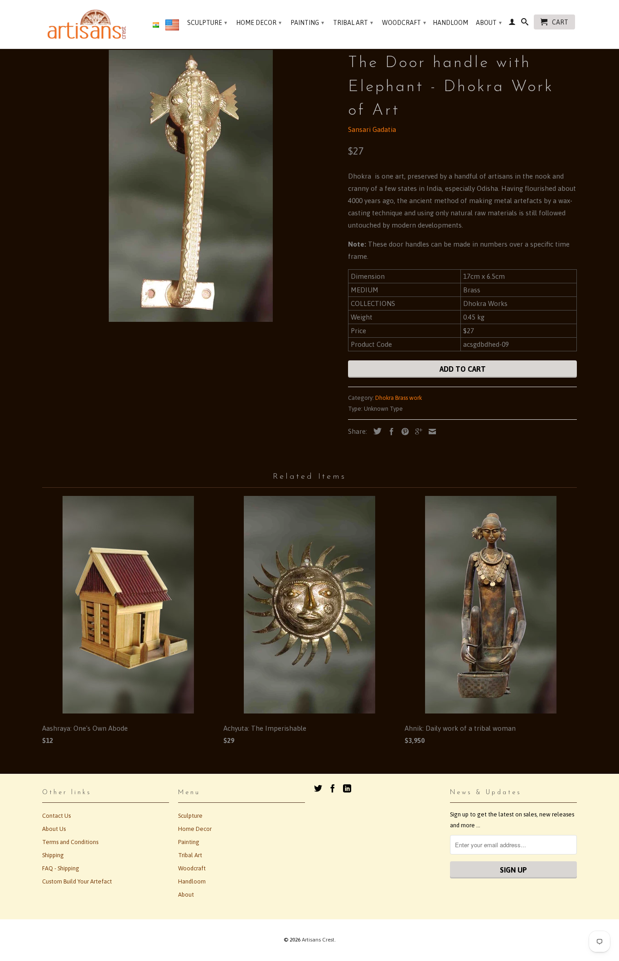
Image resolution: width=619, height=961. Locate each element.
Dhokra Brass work (398, 397)
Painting (307, 22)
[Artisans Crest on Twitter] (318, 788)
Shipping (53, 855)
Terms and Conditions (70, 842)
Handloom (450, 22)
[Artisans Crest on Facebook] (333, 788)
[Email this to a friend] (430, 431)
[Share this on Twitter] (375, 431)
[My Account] (512, 23)
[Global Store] (172, 27)
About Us (54, 828)
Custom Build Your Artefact (77, 881)
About (489, 22)
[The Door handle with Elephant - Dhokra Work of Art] (190, 186)
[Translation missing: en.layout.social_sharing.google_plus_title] (416, 431)
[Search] (524, 23)
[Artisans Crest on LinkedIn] (347, 788)
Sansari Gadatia (372, 129)
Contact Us (56, 815)
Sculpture (207, 22)
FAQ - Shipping (60, 868)
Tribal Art (353, 22)
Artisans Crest (318, 940)
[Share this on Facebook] (389, 431)
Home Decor (258, 22)
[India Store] (156, 25)
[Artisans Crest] (88, 24)
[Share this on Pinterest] (403, 431)
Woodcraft (404, 22)
